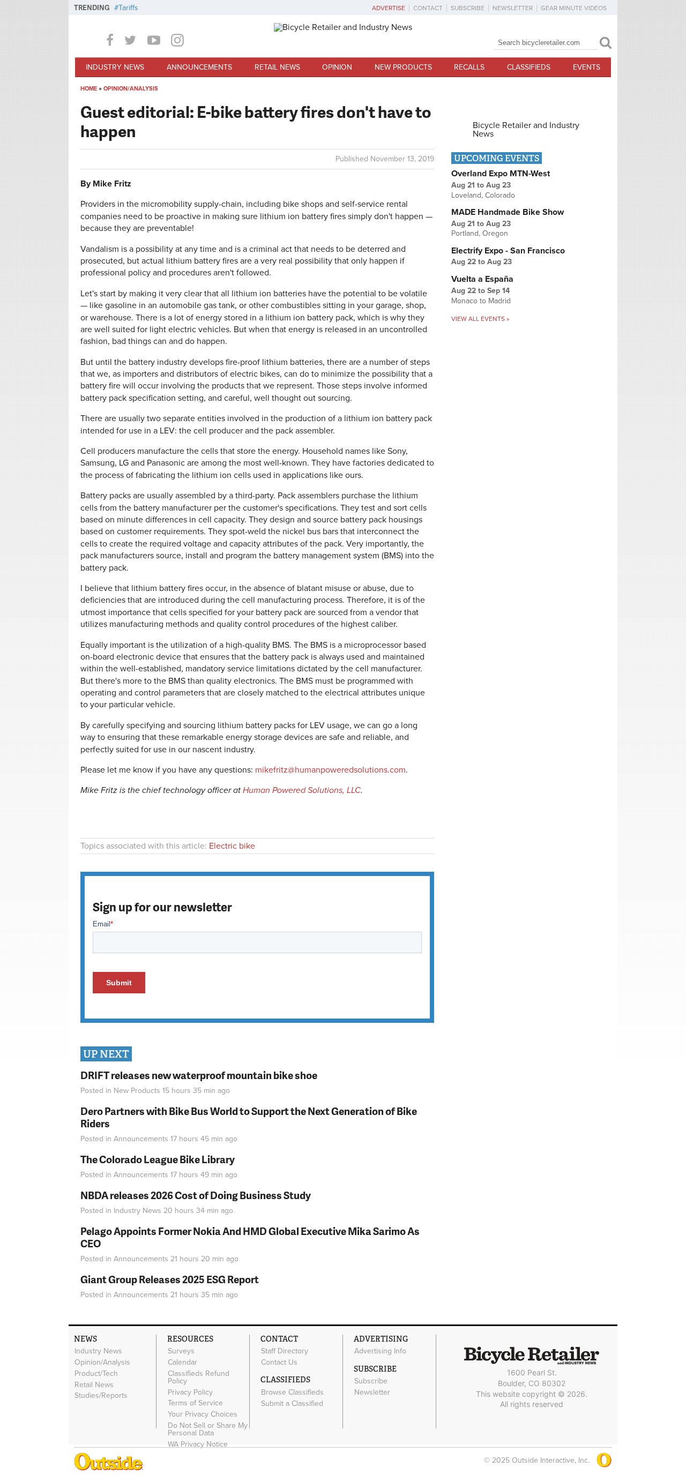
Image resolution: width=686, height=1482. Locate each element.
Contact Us (279, 1362)
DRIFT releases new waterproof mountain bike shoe (198, 1075)
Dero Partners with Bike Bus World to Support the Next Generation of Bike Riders (248, 1117)
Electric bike (232, 846)
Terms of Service (195, 1403)
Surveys (181, 1351)
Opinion (337, 67)
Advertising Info (380, 1351)
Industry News (115, 67)
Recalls (469, 67)
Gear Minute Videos (574, 8)
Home (88, 88)
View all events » (480, 319)
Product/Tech (96, 1373)
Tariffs (128, 7)
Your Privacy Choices (202, 1414)
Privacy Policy (190, 1392)
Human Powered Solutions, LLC (302, 790)
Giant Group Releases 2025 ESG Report (169, 1279)
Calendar (182, 1362)
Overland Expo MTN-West (500, 173)
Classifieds (528, 67)
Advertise (388, 8)
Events (586, 67)
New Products (403, 67)
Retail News (277, 67)
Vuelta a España (482, 279)
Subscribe (467, 8)
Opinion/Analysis (130, 88)
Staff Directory (284, 1351)
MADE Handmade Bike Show (507, 212)
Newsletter (513, 8)
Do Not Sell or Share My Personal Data (208, 1429)
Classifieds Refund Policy (198, 1377)
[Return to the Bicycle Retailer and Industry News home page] (343, 27)
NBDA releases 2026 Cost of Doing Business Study (195, 1195)
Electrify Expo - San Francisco (508, 250)
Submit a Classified (292, 1403)
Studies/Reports (101, 1395)
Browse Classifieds (292, 1392)
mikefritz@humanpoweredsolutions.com (330, 770)
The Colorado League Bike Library (157, 1159)
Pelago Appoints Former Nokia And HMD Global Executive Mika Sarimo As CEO (250, 1237)
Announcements (199, 67)
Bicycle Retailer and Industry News (526, 129)
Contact (428, 8)
